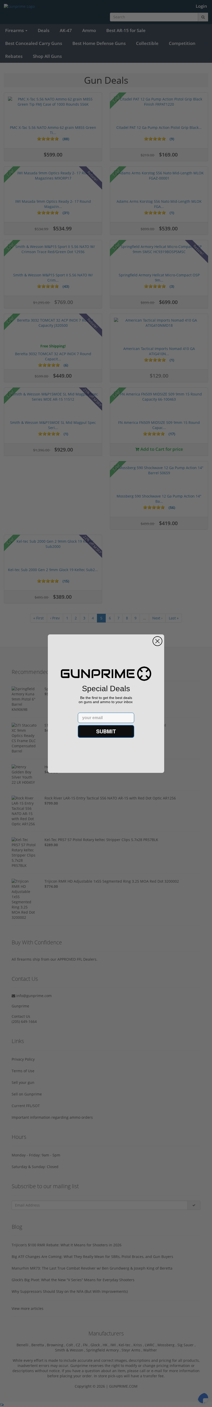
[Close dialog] (157, 641)
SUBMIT (106, 731)
